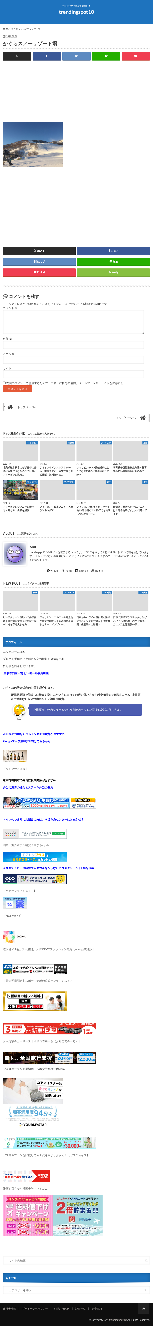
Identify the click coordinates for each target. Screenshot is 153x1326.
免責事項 (97, 1308)
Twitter (69, 570)
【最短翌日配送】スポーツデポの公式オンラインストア (38, 980)
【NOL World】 (13, 915)
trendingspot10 (76, 12)
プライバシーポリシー (35, 1308)
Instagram (83, 570)
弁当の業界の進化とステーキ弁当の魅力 (28, 787)
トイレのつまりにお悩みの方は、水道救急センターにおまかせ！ (43, 819)
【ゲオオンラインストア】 (19, 890)
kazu (32, 546)
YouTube (99, 570)
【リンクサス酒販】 (15, 768)
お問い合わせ (61, 1308)
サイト (7, 368)
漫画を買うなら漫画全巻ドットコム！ (26, 1188)
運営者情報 (9, 1308)
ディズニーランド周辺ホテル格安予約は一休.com (34, 1069)
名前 (7, 338)
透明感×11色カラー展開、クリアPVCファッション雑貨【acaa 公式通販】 (49, 949)
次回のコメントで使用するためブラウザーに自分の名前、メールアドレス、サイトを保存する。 (66, 383)
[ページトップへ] (143, 1308)
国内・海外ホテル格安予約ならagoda (26, 845)
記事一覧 (80, 1308)
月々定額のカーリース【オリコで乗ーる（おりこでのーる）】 (42, 1041)
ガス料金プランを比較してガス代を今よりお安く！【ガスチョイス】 (46, 1155)
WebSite (55, 570)
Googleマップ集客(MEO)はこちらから (27, 741)
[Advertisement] (76, 94)
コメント (10, 308)
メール (9, 353)
